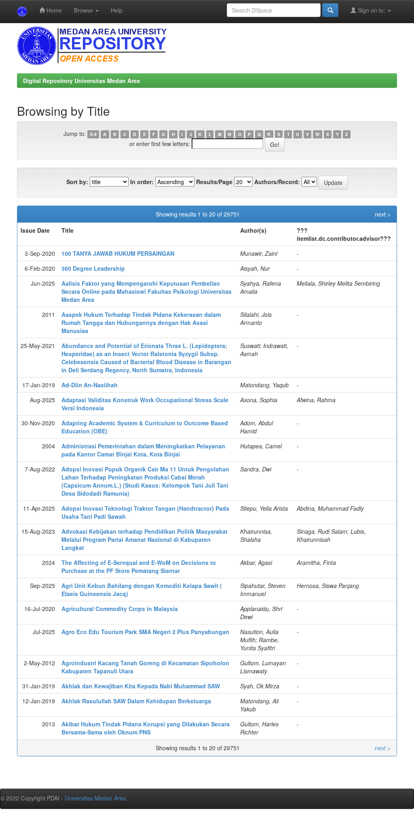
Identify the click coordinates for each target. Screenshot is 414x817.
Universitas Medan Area (95, 798)
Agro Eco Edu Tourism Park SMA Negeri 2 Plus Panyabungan (145, 632)
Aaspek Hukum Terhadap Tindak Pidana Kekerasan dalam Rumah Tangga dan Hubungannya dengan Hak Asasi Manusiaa (141, 322)
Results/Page (214, 182)
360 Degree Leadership (93, 268)
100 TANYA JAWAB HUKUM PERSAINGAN (117, 253)
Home (53, 10)
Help (117, 10)
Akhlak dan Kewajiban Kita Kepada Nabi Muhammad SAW (140, 686)
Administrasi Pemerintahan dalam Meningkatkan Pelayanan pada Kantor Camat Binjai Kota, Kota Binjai (143, 450)
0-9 (93, 134)
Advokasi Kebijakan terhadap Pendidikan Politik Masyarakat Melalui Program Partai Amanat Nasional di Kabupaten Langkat (144, 539)
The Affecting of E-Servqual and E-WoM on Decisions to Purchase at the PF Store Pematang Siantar (138, 566)
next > (383, 214)
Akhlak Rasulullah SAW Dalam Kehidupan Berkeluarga (136, 701)
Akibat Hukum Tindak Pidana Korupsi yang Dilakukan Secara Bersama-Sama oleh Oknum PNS (145, 728)
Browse (84, 10)
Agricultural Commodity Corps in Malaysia (119, 609)
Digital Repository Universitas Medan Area (81, 80)
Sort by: (77, 182)
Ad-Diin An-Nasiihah (89, 385)
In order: (142, 182)
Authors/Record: (277, 182)
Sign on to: (371, 10)
